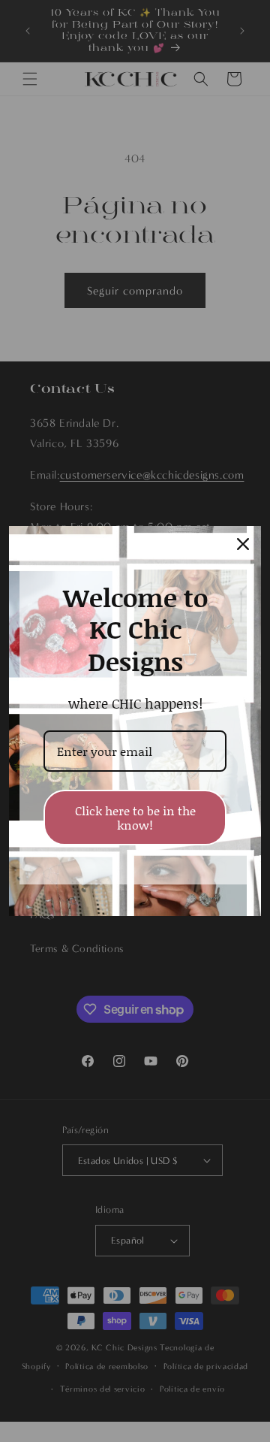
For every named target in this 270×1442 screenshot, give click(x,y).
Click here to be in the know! (135, 817)
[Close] (243, 544)
